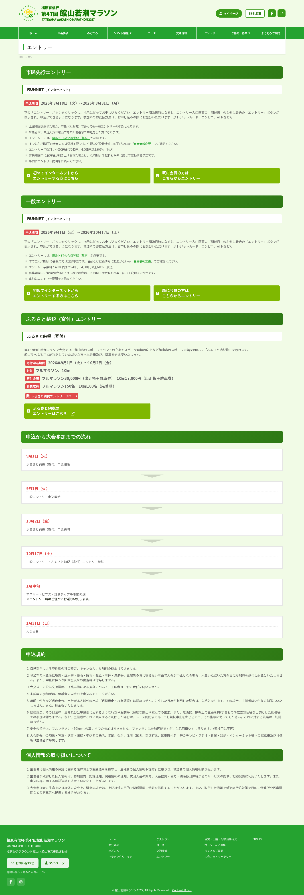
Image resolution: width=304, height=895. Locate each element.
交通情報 (161, 850)
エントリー (163, 856)
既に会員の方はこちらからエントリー (181, 175)
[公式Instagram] (282, 13)
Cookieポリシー (182, 890)
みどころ (113, 850)
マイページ (230, 13)
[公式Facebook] (272, 13)
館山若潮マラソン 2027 (129, 890)
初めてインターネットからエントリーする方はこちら (55, 175)
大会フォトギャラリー (218, 856)
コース (160, 845)
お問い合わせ (25, 863)
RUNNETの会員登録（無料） (71, 138)
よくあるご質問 (214, 850)
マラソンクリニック (120, 856)
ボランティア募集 (215, 845)
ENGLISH (258, 839)
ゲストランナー (165, 839)
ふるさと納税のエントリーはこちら (52, 410)
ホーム (112, 839)
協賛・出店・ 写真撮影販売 (221, 839)
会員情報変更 (142, 144)
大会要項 (113, 845)
